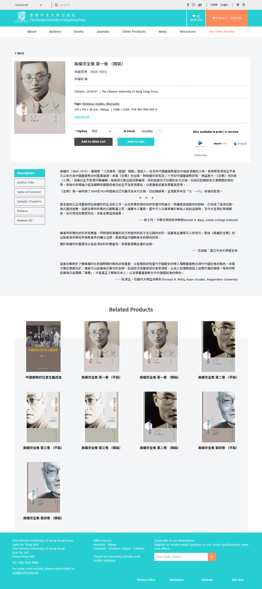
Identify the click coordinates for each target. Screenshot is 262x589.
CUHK (214, 5)
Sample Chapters (29, 201)
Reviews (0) (24, 220)
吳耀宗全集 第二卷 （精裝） (160, 448)
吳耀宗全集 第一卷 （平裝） (101, 377)
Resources (188, 32)
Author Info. (26, 182)
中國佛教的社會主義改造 (44, 377)
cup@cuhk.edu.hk (25, 572)
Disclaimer (177, 580)
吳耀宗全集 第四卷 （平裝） (218, 448)
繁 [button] (237, 5)
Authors (55, 32)
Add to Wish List (93, 141)
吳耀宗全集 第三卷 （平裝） (43, 448)
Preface (22, 211)
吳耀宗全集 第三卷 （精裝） (101, 448)
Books (79, 32)
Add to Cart (136, 141)
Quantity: (147, 131)
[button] (226, 18)
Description (25, 173)
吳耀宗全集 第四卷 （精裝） (43, 518)
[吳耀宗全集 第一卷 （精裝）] (39, 96)
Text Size (238, 580)
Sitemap (207, 580)
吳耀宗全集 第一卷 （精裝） (160, 377)
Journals (103, 32)
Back (20, 53)
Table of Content (29, 192)
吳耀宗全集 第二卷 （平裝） (218, 377)
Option (82, 131)
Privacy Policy (146, 580)
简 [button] (243, 5)
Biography (113, 104)
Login (224, 5)
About (31, 32)
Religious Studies (93, 104)
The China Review (222, 32)
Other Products (134, 32)
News (163, 32)
